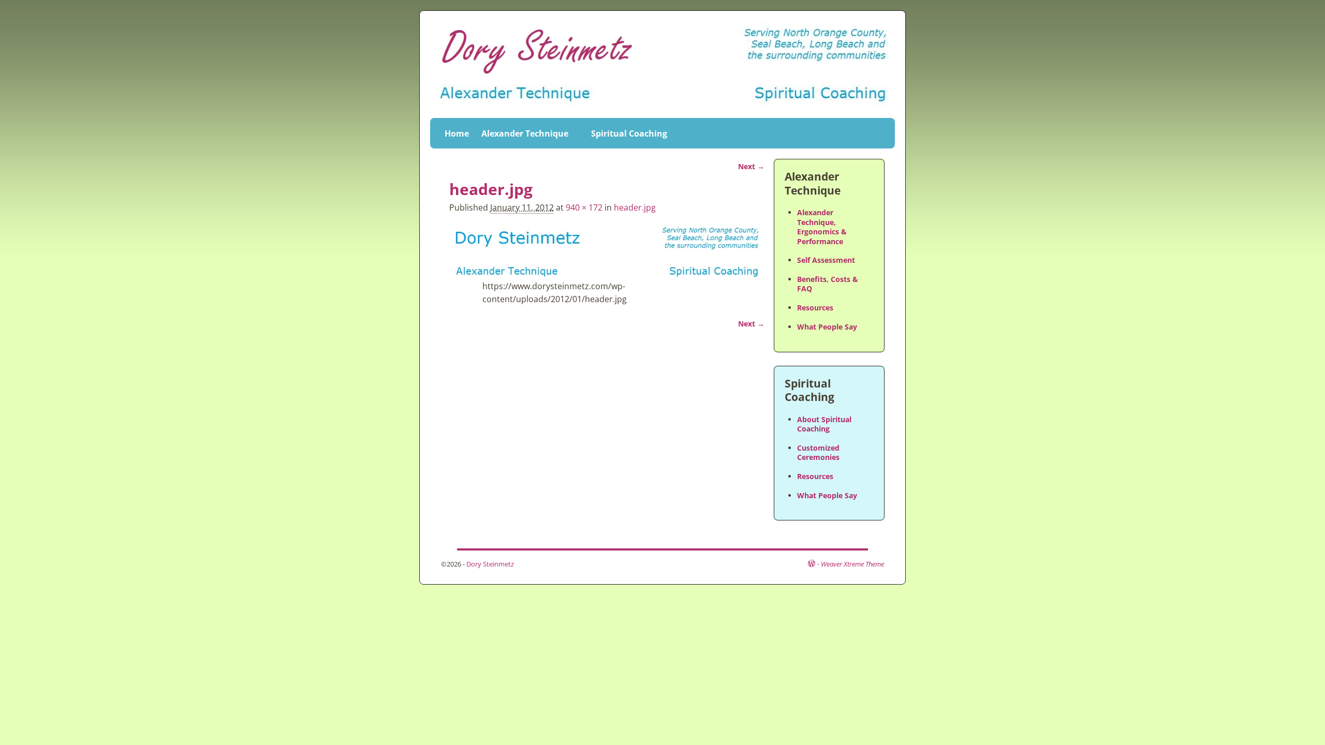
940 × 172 (584, 207)
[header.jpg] (606, 251)
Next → (751, 166)
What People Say (827, 327)
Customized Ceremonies (818, 452)
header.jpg (635, 207)
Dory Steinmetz (490, 564)
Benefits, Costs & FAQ (827, 283)
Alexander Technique (524, 133)
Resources (815, 307)
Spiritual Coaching (629, 133)
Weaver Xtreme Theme (852, 564)
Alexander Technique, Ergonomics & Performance (822, 226)
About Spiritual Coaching (824, 424)
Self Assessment (826, 260)
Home (457, 133)
